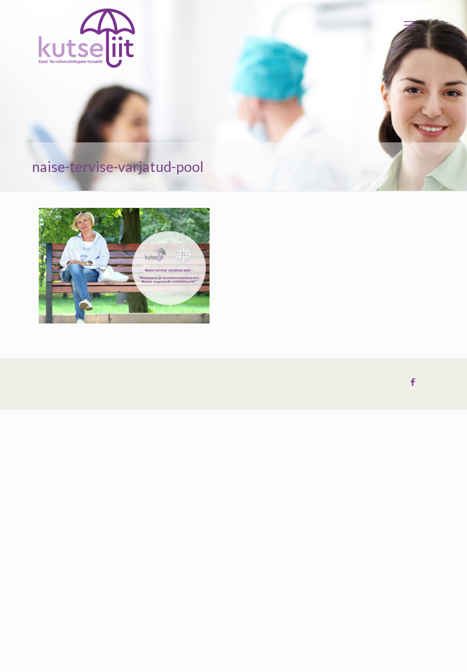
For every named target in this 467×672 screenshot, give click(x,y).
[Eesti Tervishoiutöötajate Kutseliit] (87, 38)
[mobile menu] (410, 25)
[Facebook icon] (412, 382)
